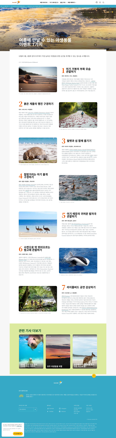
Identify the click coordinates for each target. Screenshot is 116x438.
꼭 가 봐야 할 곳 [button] (54, 2)
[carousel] (38, 79)
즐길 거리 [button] (62, 2)
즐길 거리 (6, 6)
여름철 (27, 190)
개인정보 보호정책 (78, 408)
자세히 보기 (29, 396)
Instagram (63, 408)
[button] (21, 89)
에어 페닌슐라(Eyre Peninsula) (80, 224)
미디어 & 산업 (89, 408)
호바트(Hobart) (91, 149)
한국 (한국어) (23, 409)
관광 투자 (88, 411)
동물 (91, 155)
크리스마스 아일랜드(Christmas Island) (39, 112)
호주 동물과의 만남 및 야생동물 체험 (18, 6)
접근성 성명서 (77, 411)
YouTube (51, 411)
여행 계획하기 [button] (71, 2)
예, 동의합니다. (17, 433)
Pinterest (63, 411)
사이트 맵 (76, 413)
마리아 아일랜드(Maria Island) (77, 149)
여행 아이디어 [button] (43, 2)
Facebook (51, 408)
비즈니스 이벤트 (89, 409)
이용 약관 (76, 409)
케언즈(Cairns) (66, 296)
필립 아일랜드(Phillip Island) (27, 184)
